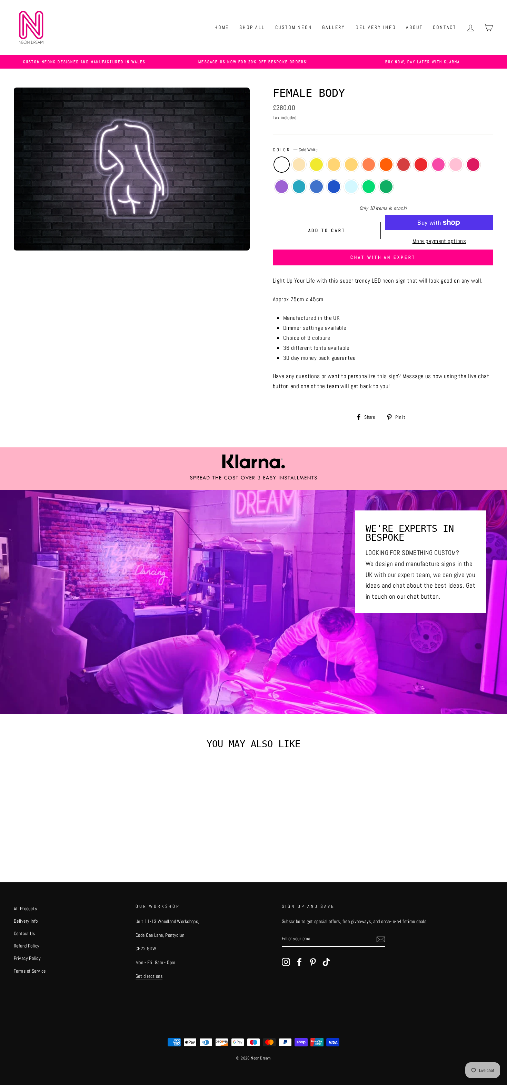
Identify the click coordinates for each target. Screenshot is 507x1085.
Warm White (299, 164)
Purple (281, 186)
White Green (368, 186)
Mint (351, 186)
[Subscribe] (380, 939)
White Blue (316, 186)
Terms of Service (30, 971)
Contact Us (24, 933)
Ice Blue (299, 186)
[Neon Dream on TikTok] (326, 961)
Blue (334, 186)
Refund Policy (27, 946)
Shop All (252, 27)
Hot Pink (473, 164)
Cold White (281, 164)
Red (421, 164)
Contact (444, 27)
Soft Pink (455, 164)
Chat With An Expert (382, 257)
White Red (403, 164)
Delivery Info (376, 27)
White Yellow (334, 164)
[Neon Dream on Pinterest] (313, 961)
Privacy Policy (27, 958)
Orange (386, 164)
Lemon (316, 164)
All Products (25, 908)
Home (222, 27)
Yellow (351, 164)
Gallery (333, 27)
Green (386, 186)
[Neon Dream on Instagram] (286, 961)
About (414, 27)
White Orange (368, 164)
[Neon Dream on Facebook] (299, 961)
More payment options (439, 241)
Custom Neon (293, 27)
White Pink (438, 164)
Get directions (149, 976)
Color (295, 150)
